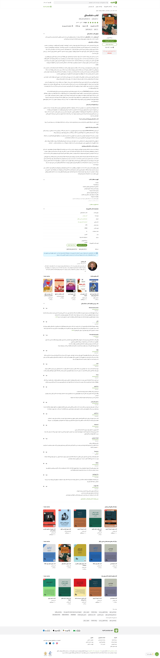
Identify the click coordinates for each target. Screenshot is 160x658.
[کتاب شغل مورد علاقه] (95, 553)
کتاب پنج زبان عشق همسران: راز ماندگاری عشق (48, 295)
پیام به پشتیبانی (101, 640)
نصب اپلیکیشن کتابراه (111, 651)
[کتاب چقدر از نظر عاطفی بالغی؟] (95, 518)
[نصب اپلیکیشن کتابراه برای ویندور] (46, 630)
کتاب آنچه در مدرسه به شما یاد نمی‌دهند (80, 599)
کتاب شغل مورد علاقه (97, 563)
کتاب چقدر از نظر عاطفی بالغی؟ (97, 530)
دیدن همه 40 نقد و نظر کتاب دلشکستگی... (89, 499)
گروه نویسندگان (68, 531)
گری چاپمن (73, 297)
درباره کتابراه (114, 640)
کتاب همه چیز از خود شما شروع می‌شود (94, 294)
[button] (109, 24)
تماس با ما (103, 644)
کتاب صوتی (99, 651)
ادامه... (56, 317)
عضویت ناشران (90, 640)
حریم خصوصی (114, 644)
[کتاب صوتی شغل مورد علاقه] (49, 553)
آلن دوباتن (85, 215)
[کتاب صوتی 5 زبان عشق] (70, 285)
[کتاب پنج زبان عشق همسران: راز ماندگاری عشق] (47, 285)
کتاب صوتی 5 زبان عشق (71, 294)
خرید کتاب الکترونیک (109, 41)
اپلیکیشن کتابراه (46, 6)
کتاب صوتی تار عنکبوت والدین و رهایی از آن (49, 530)
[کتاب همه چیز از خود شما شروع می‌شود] (93, 285)
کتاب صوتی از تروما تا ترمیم (111, 529)
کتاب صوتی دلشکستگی (66, 563)
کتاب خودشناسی (113, 563)
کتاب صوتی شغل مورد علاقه (50, 563)
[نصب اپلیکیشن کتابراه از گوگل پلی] (66, 630)
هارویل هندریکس (60, 296)
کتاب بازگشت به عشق (59, 294)
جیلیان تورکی (95, 297)
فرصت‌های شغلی (113, 646)
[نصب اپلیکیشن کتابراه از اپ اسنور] (56, 630)
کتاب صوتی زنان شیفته (83, 294)
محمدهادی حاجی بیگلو (82, 219)
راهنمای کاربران (102, 642)
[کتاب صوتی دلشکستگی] (64, 553)
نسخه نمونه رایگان (109, 44)
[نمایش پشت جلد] (104, 33)
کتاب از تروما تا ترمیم (82, 529)
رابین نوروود (84, 297)
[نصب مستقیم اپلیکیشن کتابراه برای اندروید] (76, 630)
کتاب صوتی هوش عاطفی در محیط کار (80, 564)
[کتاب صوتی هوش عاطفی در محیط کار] (80, 553)
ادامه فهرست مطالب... (93, 204)
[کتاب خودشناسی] (110, 553)
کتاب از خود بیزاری (52, 598)
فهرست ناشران (90, 644)
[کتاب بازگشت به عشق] (59, 285)
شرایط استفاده (114, 642)
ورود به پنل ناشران (89, 642)
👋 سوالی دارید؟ (150, 654)
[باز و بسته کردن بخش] (44, 34)
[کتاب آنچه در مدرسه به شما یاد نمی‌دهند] (80, 587)
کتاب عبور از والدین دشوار (66, 529)
